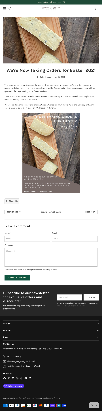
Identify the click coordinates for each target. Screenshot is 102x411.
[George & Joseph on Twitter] (8, 379)
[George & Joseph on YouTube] (25, 379)
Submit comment (17, 277)
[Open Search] (10, 8)
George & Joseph (25, 398)
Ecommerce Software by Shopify (47, 398)
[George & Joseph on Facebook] (4, 379)
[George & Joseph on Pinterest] (13, 379)
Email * (55, 233)
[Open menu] (4, 8)
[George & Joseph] (51, 8)
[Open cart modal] (96, 8)
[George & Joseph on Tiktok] (21, 379)
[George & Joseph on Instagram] (17, 379)
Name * (8, 233)
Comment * (10, 245)
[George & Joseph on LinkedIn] (30, 379)
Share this (13, 201)
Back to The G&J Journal (51, 211)
